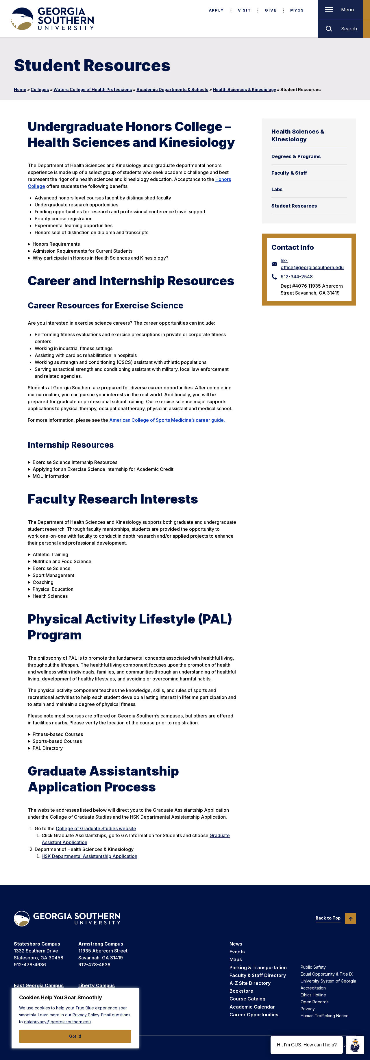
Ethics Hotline (313, 994)
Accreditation (313, 987)
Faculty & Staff (289, 173)
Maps (236, 959)
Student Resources (294, 206)
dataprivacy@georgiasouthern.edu (57, 1021)
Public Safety (313, 967)
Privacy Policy (86, 1014)
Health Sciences (50, 596)
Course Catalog (247, 999)
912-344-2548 (297, 277)
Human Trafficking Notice (325, 1015)
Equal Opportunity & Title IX (327, 974)
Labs (277, 189)
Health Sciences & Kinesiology (244, 89)
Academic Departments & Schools (172, 89)
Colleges (40, 89)
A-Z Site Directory (250, 983)
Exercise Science (52, 568)
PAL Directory (48, 748)
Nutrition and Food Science (62, 561)
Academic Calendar (252, 1007)
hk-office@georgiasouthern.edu (312, 264)
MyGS (297, 10)
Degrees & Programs (296, 156)
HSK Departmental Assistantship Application (89, 856)
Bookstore (241, 991)
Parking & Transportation (258, 967)
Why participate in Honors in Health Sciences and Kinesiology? (101, 258)
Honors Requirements (56, 244)
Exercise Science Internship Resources (75, 462)
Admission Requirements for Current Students (82, 251)
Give (270, 10)
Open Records (315, 1001)
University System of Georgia (328, 980)
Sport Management (53, 575)
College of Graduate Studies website (96, 828)
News (236, 944)
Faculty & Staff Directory (258, 975)
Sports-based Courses (57, 741)
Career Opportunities (254, 1015)
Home (20, 89)
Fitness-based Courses (58, 734)
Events (237, 951)
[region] (75, 1018)
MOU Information (51, 476)
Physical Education (53, 589)
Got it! (75, 1036)
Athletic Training (50, 554)
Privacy (308, 1008)
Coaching (43, 582)
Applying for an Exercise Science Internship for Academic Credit (103, 469)
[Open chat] (355, 1045)
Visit (244, 10)
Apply (216, 10)
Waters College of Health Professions (92, 89)
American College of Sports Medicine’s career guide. (167, 420)
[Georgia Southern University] (52, 19)
